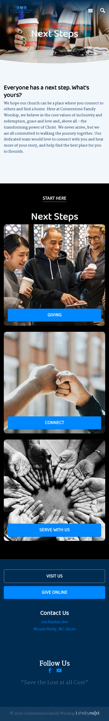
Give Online (54, 592)
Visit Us (54, 576)
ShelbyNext (88, 713)
